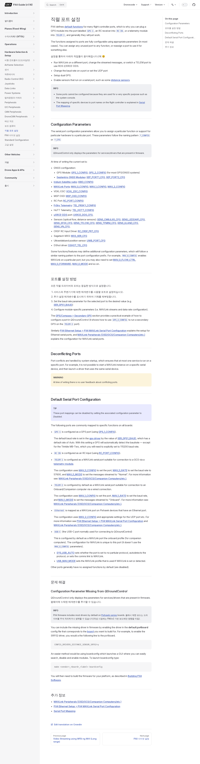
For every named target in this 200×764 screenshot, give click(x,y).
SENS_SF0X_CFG (63, 223)
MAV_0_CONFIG (79, 186)
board (90, 631)
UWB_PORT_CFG (96, 240)
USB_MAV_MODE (66, 560)
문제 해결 (169, 42)
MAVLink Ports (62, 186)
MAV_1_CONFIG (98, 186)
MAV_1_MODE (65, 499)
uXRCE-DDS (60, 214)
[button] (33, 13)
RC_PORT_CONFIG (73, 200)
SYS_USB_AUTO (66, 552)
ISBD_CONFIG (85, 181)
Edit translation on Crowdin (68, 724)
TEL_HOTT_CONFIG (83, 210)
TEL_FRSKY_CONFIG (84, 205)
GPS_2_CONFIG (97, 172)
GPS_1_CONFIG (79, 172)
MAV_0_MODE (80, 263)
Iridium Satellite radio (65, 181)
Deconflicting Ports (174, 33)
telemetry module (63, 463)
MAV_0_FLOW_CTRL (124, 259)
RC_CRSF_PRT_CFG (88, 231)
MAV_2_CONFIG (116, 186)
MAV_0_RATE (120, 470)
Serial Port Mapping (64, 711)
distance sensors (120, 80)
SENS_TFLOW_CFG (84, 223)
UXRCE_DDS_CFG (83, 214)
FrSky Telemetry (63, 205)
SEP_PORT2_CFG (115, 177)
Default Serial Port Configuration (180, 37)
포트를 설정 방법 (173, 28)
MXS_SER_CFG (79, 235)
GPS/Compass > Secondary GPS (74, 315)
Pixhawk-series (109, 615)
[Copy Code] (147, 645)
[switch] (185, 4)
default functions (73, 26)
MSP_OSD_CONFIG (76, 196)
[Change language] (174, 4)
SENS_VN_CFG (62, 226)
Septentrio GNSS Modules (71, 177)
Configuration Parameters (177, 23)
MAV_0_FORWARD (61, 263)
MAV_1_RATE (119, 495)
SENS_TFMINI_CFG (106, 223)
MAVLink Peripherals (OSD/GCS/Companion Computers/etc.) (111, 334)
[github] (193, 4)
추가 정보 (169, 47)
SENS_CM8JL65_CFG (109, 219)
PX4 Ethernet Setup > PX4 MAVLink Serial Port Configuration (93, 330)
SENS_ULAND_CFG (127, 223)
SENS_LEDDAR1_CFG (133, 219)
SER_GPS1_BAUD (63, 304)
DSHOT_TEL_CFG (77, 245)
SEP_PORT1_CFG (96, 177)
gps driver (95, 438)
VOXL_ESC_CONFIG (77, 191)
